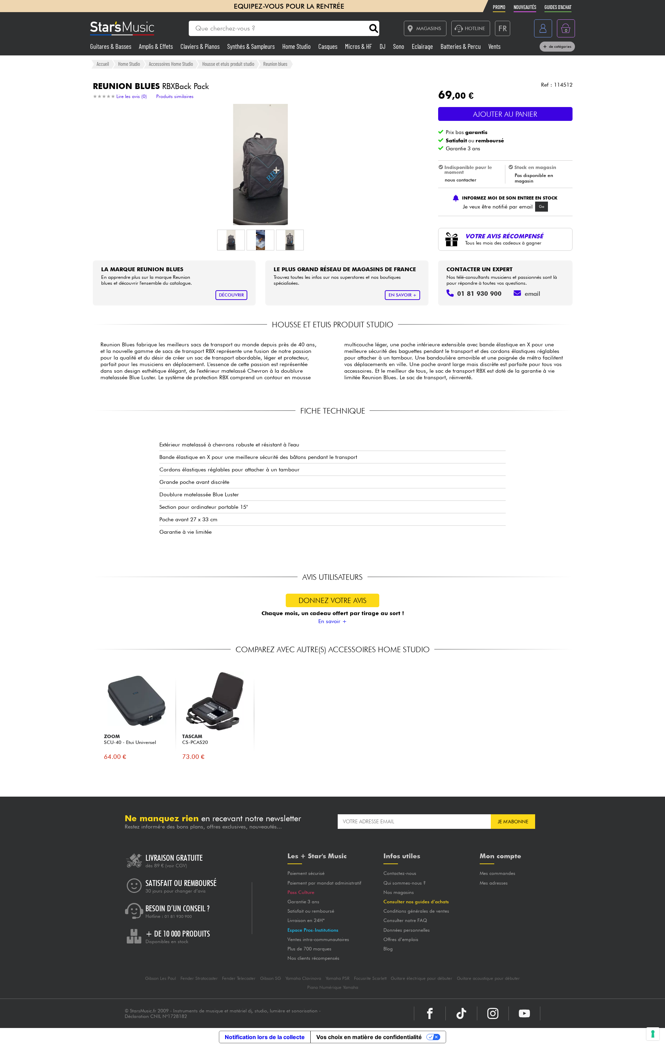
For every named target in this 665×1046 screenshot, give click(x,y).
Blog (388, 948)
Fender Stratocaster (199, 978)
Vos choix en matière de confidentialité (369, 1037)
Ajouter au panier (505, 114)
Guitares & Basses (111, 46)
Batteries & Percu (461, 46)
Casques (328, 46)
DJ (383, 46)
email (532, 293)
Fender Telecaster (239, 978)
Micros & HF (359, 46)
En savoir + (332, 621)
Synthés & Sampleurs (251, 46)
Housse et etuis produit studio (228, 64)
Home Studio (297, 46)
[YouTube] (524, 1013)
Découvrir (231, 295)
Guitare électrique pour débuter (421, 978)
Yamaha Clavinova (303, 978)
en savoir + (403, 295)
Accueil (103, 64)
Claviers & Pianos (200, 46)
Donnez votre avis (332, 600)
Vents (494, 46)
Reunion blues (275, 64)
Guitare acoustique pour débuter (488, 978)
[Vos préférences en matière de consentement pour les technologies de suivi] (652, 1033)
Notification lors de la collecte (265, 1037)
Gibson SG (270, 978)
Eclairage (423, 46)
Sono (399, 46)
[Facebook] (429, 1013)
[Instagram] (492, 1013)
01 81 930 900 (178, 916)
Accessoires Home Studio (171, 64)
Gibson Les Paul (160, 978)
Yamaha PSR (337, 978)
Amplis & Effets (156, 46)
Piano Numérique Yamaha (332, 987)
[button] (231, 240)
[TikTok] (461, 1013)
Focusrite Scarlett (370, 978)
